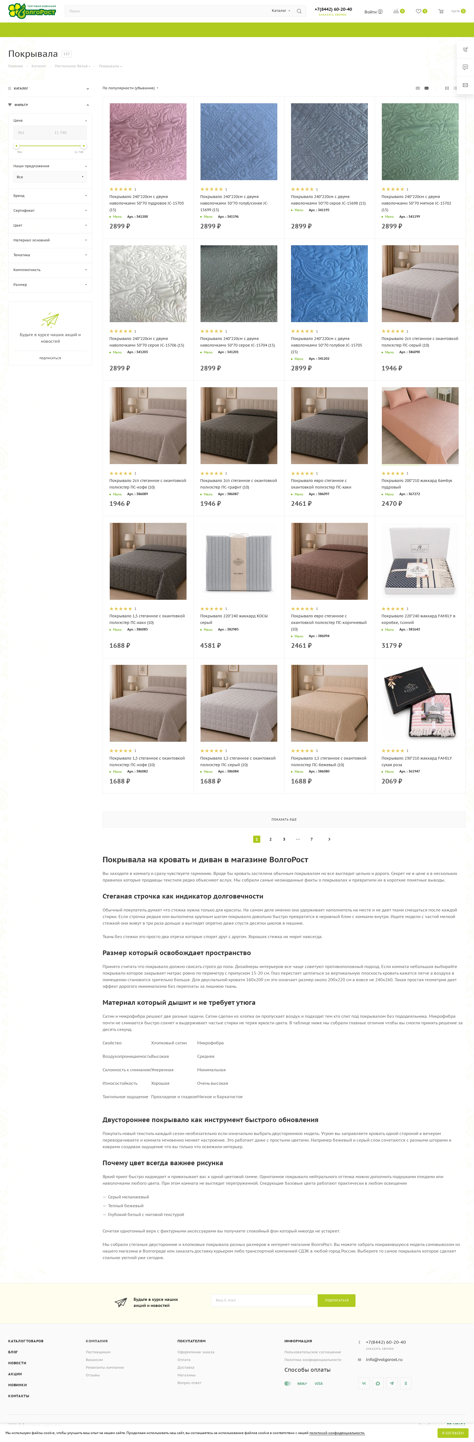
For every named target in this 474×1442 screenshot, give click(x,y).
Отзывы (93, 1375)
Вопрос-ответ (189, 1382)
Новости (17, 1363)
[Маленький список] (418, 88)
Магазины (186, 1375)
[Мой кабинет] (380, 12)
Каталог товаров (26, 1341)
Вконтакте (364, 1383)
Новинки (17, 1385)
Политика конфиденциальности (312, 1359)
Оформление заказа (196, 1352)
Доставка (185, 1367)
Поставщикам (98, 1352)
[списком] (455, 88)
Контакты (18, 1396)
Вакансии (94, 1359)
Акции (15, 1374)
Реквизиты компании (105, 1367)
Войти (371, 12)
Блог (13, 1352)
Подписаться (337, 1300)
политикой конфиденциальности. (337, 1433)
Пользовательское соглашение (312, 1352)
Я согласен (453, 1433)
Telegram (392, 1383)
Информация (298, 1341)
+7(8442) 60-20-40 (333, 9)
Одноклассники (406, 1383)
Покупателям (191, 1341)
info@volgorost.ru (384, 1359)
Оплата (184, 1359)
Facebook (378, 1383)
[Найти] (299, 11)
